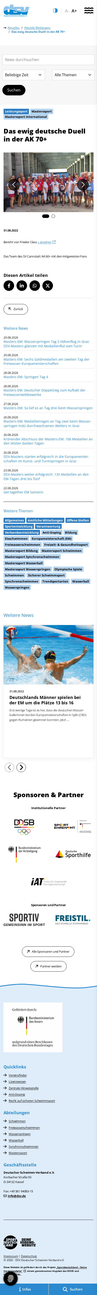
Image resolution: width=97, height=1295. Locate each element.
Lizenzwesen (17, 1081)
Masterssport (18, 1153)
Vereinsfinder (18, 1075)
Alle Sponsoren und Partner (50, 951)
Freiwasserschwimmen (24, 1127)
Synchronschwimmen (23, 1146)
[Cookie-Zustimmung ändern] (11, 1279)
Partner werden (51, 966)
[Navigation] (88, 10)
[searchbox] (48, 59)
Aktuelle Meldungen (37, 27)
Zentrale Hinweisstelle (23, 1088)
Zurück (18, 309)
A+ (74, 10)
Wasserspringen (20, 1134)
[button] (45, 216)
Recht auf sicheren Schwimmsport (32, 1101)
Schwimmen (17, 1121)
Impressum (11, 1256)
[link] (48, 691)
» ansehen (45, 242)
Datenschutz (29, 1256)
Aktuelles (14, 27)
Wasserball (16, 1140)
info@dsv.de (17, 1196)
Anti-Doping (17, 1094)
